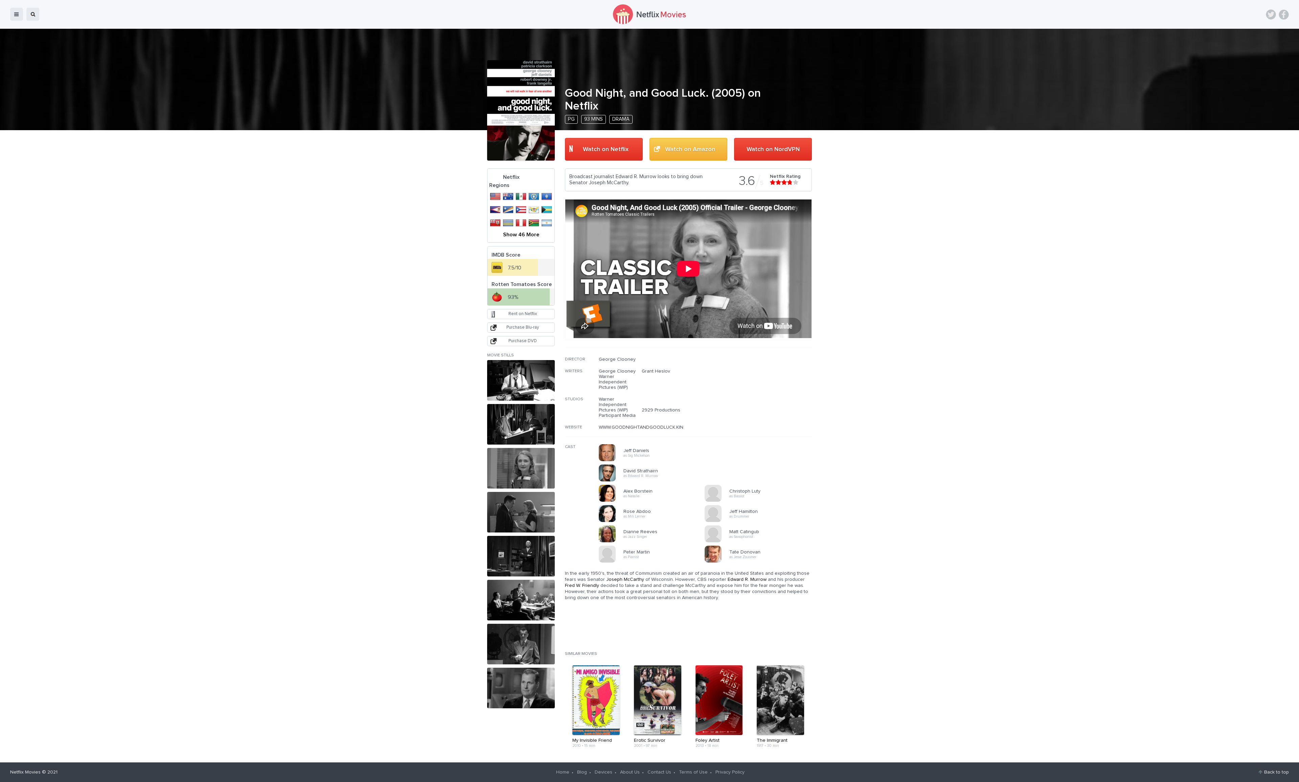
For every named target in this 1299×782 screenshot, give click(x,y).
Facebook (1284, 14)
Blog (582, 772)
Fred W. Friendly (582, 585)
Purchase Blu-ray (522, 327)
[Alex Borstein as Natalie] (653, 500)
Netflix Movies (25, 772)
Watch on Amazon (690, 149)
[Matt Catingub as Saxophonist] (759, 541)
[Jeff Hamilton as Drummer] (759, 521)
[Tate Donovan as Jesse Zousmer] (759, 561)
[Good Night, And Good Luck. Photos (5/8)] (521, 556)
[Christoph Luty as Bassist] (759, 500)
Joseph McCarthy (625, 579)
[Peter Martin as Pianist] (653, 561)
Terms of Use (693, 772)
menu (16, 14)
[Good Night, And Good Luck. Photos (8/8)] (521, 688)
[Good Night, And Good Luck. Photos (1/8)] (521, 380)
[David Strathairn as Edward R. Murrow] (653, 480)
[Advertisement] (761, 400)
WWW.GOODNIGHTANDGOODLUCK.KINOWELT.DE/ (653, 427)
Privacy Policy (730, 772)
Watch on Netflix (606, 149)
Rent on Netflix (522, 314)
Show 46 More (521, 234)
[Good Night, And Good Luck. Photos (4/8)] (521, 512)
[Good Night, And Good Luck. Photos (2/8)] (521, 424)
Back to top (1276, 772)
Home (562, 772)
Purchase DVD (522, 341)
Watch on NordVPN (773, 149)
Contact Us (659, 772)
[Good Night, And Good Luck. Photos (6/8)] (521, 600)
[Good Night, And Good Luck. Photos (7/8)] (521, 644)
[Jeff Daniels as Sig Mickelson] (653, 460)
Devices (603, 772)
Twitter (1271, 14)
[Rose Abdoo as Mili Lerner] (653, 521)
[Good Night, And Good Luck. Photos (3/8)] (521, 468)
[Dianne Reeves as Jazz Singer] (653, 541)
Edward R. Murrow (747, 579)
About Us (630, 772)
